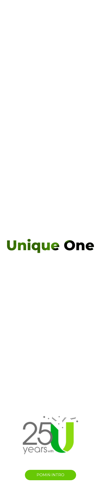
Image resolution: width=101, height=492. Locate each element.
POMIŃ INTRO (50, 475)
